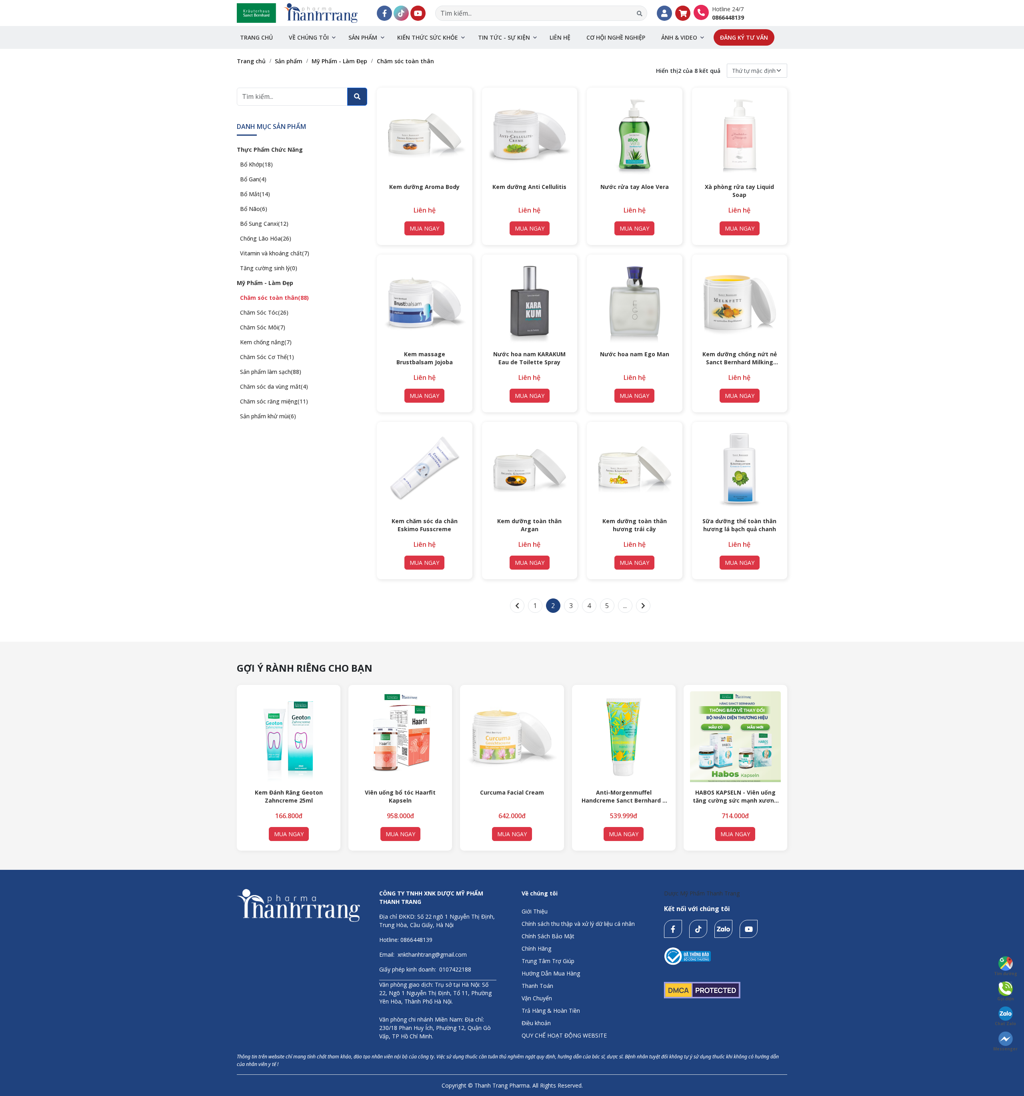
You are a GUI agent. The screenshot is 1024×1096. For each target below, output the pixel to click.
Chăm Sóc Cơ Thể (267, 357)
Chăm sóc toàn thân (274, 297)
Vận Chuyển (537, 998)
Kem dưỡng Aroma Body (424, 187)
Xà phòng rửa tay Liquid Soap (739, 191)
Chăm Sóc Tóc (264, 312)
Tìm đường (1005, 973)
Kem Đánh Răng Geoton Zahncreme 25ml (289, 796)
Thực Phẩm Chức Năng (270, 149)
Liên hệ (560, 37)
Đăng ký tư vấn (744, 37)
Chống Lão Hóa (265, 238)
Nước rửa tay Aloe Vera (634, 187)
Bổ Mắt (255, 194)
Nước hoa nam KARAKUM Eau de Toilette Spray (529, 358)
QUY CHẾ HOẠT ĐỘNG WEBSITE (564, 1035)
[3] (643, 605)
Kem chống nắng (266, 342)
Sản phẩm (362, 37)
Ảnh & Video (679, 37)
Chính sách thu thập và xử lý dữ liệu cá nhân (578, 923)
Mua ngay (424, 228)
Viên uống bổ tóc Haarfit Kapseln (400, 796)
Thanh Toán (537, 986)
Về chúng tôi (309, 37)
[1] (517, 605)
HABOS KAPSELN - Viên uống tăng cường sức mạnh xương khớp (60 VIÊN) (735, 797)
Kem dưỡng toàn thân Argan (529, 525)
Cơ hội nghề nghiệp (615, 37)
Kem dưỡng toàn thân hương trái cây (634, 525)
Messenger (1005, 1049)
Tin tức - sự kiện (504, 37)
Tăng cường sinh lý (268, 268)
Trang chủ (256, 37)
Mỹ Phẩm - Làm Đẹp (265, 283)
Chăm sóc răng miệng (274, 401)
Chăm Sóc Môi (262, 327)
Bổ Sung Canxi (264, 223)
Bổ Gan (253, 179)
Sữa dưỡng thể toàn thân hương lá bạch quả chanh (739, 525)
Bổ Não (253, 209)
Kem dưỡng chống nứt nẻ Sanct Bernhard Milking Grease (739, 358)
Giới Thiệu (535, 911)
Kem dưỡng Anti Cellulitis (529, 187)
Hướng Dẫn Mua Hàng (551, 973)
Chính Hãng (536, 948)
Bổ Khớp (256, 164)
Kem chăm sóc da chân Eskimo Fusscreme (425, 525)
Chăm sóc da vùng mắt (274, 386)
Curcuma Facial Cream (512, 792)
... (625, 605)
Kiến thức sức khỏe (427, 37)
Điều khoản (536, 1023)
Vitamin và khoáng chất (274, 253)
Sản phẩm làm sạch (270, 371)
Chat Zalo (1005, 1023)
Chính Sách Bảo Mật (548, 936)
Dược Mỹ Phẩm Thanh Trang (702, 893)
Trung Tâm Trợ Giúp (548, 961)
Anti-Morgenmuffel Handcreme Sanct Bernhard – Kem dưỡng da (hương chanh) (624, 797)
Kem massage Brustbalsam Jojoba (424, 358)
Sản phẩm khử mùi (268, 416)
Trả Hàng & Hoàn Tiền (551, 1010)
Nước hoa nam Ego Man (634, 354)
